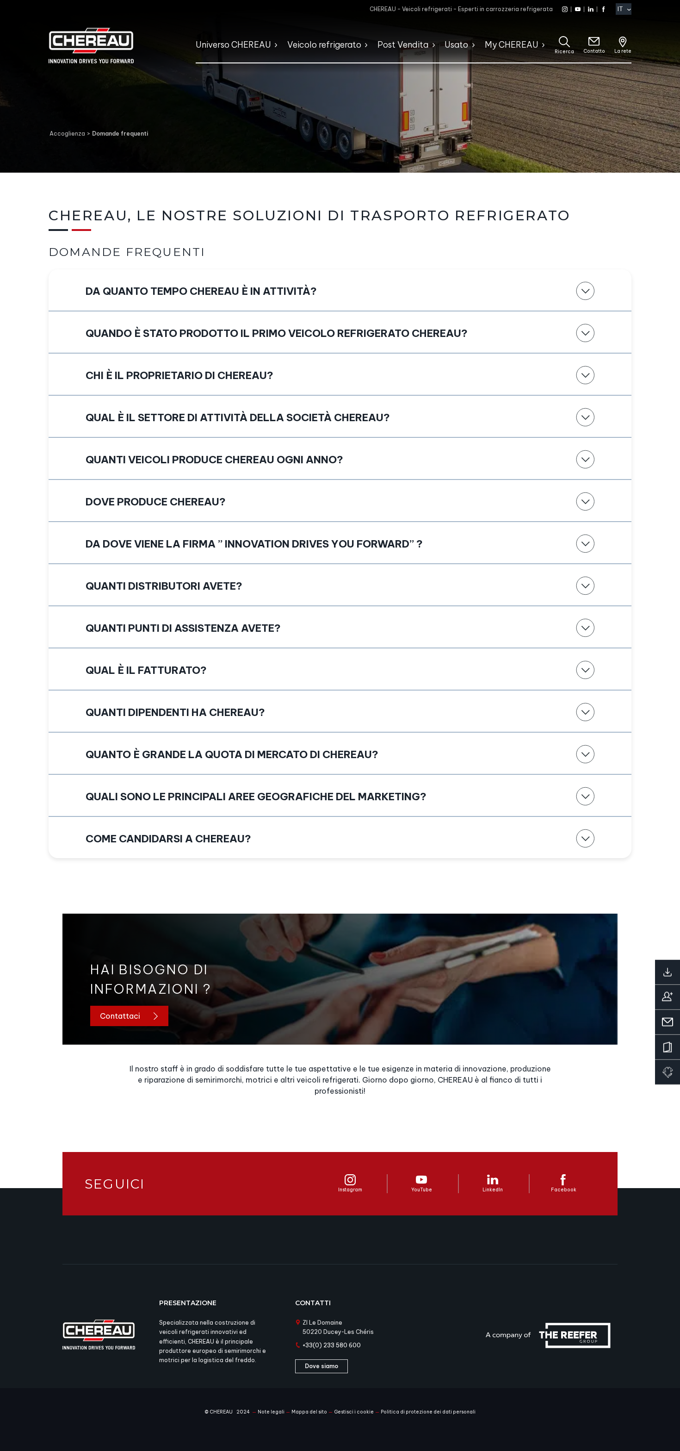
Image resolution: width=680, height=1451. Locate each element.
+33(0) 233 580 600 (332, 1345)
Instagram (350, 1190)
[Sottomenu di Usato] (473, 45)
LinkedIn (492, 1190)
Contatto (594, 51)
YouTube (421, 1190)
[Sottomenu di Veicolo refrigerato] (365, 45)
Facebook (563, 1190)
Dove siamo (321, 1366)
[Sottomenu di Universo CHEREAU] (275, 45)
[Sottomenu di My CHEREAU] (542, 45)
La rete (622, 51)
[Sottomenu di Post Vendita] (433, 45)
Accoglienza (67, 133)
